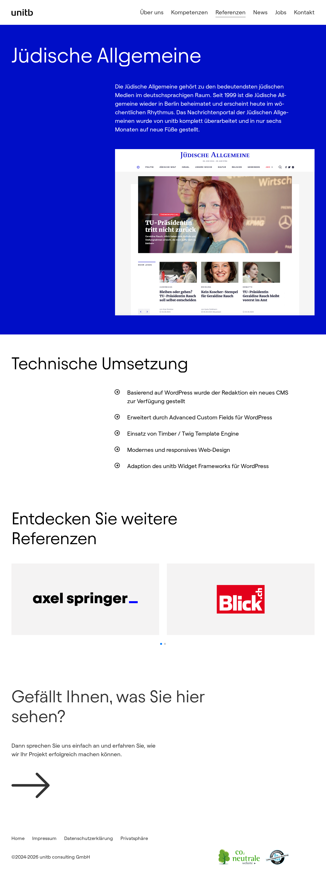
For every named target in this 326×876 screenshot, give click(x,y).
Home (18, 838)
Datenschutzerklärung (88, 838)
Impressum (44, 838)
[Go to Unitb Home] (22, 12)
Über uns (151, 12)
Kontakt (304, 12)
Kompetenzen (189, 12)
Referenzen (231, 12)
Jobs (280, 12)
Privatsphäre (134, 838)
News (260, 12)
